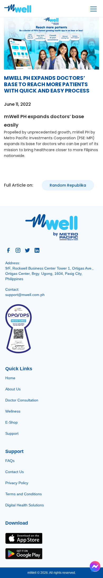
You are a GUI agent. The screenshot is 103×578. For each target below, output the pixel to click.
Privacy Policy (16, 483)
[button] (92, 8)
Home (10, 378)
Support (11, 433)
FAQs (10, 461)
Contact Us (14, 472)
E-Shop (11, 422)
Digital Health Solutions (24, 505)
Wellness (12, 411)
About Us (13, 389)
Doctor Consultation (21, 400)
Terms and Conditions (23, 494)
